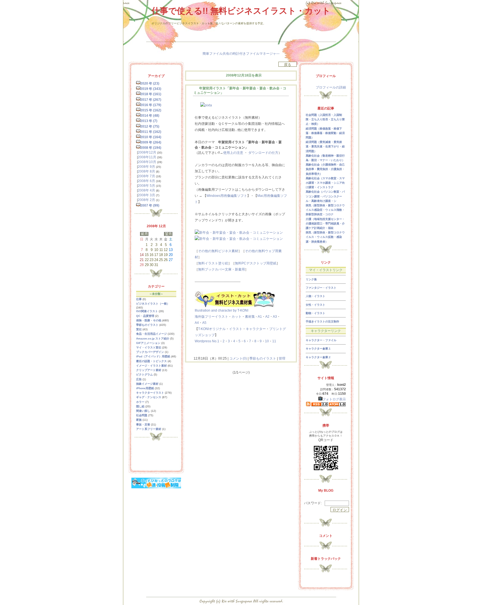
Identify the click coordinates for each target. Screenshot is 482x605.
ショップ (208, 335)
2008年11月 (147, 157)
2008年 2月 (146, 200)
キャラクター (256, 329)
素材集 (250, 317)
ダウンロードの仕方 (263, 153)
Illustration (202, 310)
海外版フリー (205, 317)
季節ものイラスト (263, 358)
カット (237, 317)
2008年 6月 (146, 181)
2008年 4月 (146, 190)
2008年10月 (147, 162)
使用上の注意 (233, 153)
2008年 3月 (146, 195)
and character (221, 310)
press (207, 341)
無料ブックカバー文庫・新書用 (221, 269)
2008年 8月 (146, 171)
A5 (204, 323)
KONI (205, 329)
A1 (260, 317)
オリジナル (217, 329)
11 (274, 341)
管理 (282, 358)
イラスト (221, 317)
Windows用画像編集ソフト (226, 196)
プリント (276, 329)
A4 (197, 323)
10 (267, 341)
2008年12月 (147, 152)
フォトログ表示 (334, 399)
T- (199, 329)
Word (199, 341)
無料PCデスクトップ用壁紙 (255, 263)
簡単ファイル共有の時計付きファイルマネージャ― (241, 54)
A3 (275, 317)
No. (214, 341)
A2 (267, 317)
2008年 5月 (146, 186)
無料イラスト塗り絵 (213, 263)
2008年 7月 (146, 176)
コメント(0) (237, 358)
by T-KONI (240, 310)
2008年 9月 (146, 167)
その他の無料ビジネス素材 (218, 251)
